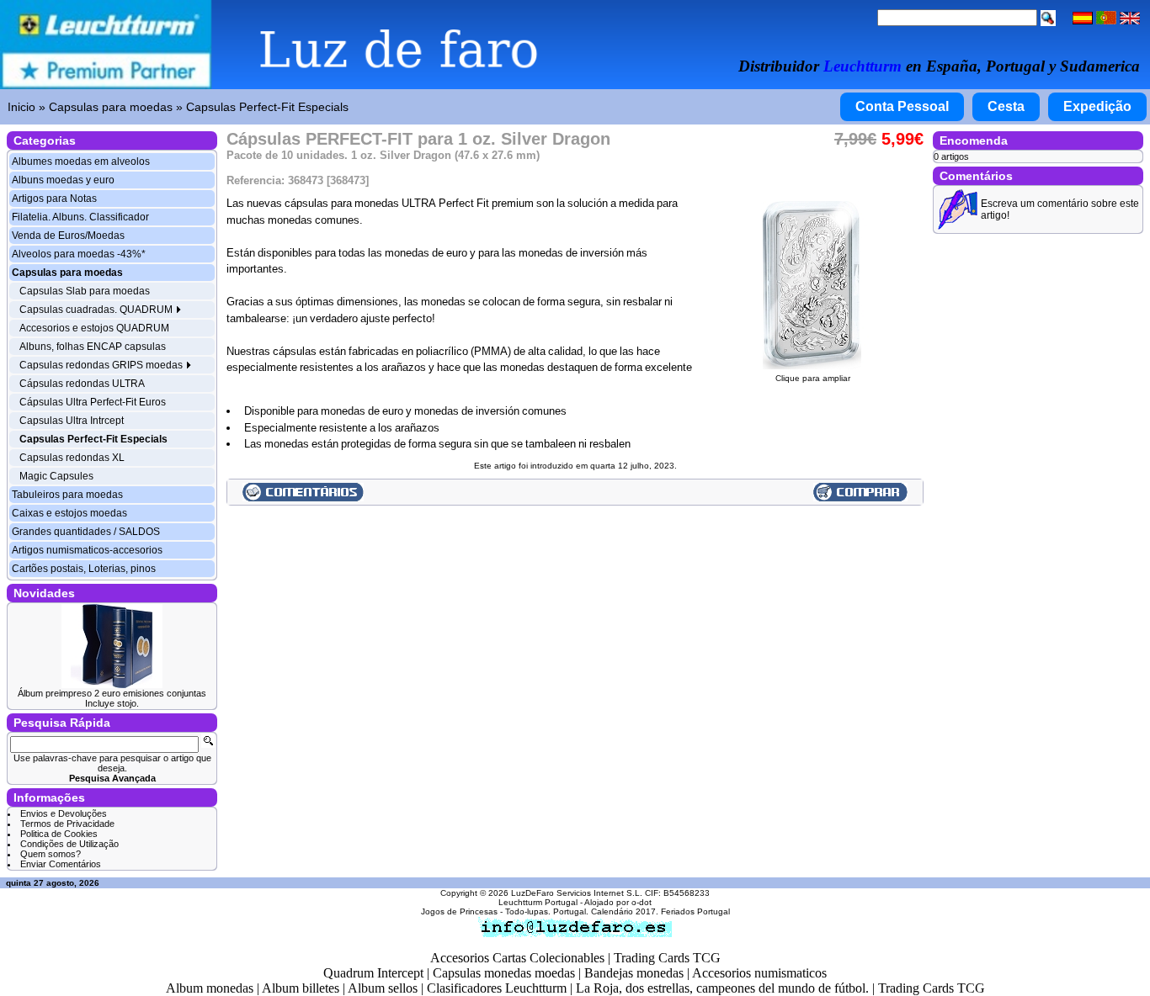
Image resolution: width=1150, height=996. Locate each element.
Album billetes (300, 988)
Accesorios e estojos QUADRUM (94, 328)
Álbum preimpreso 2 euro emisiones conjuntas (112, 693)
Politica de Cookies (59, 834)
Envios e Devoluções (63, 813)
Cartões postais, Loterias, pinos (84, 569)
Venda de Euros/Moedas (68, 235)
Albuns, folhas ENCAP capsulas (92, 346)
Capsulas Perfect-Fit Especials (267, 107)
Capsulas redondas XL (72, 458)
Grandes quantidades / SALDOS (86, 532)
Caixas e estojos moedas (69, 513)
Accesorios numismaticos (759, 973)
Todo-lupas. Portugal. (546, 911)
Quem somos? (50, 854)
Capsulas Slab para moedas (84, 291)
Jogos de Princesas (459, 911)
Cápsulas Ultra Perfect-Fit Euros (92, 402)
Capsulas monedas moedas (504, 973)
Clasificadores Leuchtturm (497, 988)
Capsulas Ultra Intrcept (71, 420)
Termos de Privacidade (67, 824)
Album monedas (209, 988)
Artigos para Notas (54, 198)
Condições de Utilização (69, 844)
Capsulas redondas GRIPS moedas (102, 365)
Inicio (21, 107)
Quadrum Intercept (373, 973)
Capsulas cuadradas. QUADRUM (97, 309)
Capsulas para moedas (111, 107)
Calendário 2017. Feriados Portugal (660, 911)
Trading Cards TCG (667, 958)
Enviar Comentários (60, 864)
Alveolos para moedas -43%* (79, 254)
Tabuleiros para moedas (67, 495)
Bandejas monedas (634, 973)
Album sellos (383, 988)
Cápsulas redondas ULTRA (82, 383)
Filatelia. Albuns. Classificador (80, 217)
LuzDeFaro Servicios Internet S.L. (576, 893)
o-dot (641, 902)
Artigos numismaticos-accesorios (87, 550)
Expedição (1097, 106)
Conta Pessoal (902, 106)
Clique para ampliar (812, 378)
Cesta (1006, 106)
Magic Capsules (56, 476)
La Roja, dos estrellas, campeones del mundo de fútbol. (722, 988)
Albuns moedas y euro (63, 180)
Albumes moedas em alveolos (81, 161)
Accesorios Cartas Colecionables (517, 958)
